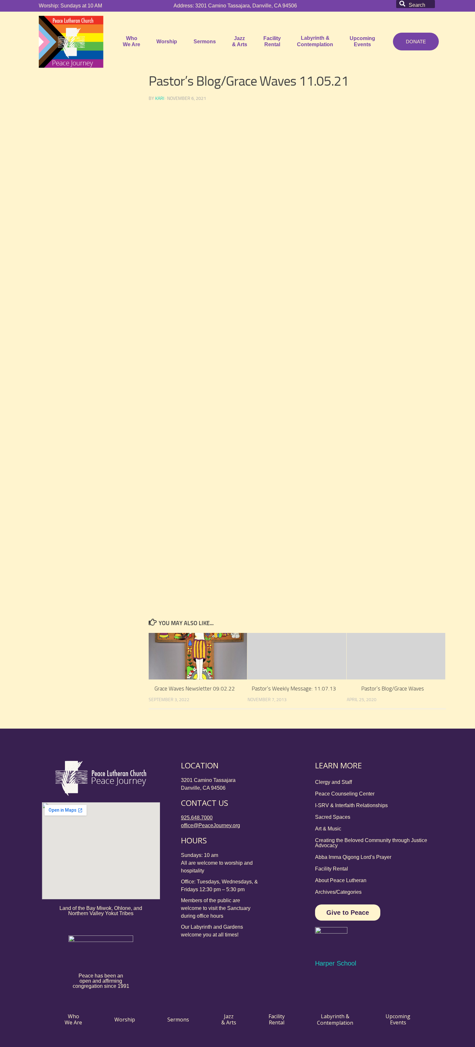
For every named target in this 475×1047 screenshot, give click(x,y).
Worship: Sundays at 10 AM (70, 5)
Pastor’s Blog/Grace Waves (392, 688)
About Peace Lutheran (340, 880)
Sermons (205, 41)
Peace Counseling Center (345, 793)
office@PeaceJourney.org (210, 825)
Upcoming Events (362, 41)
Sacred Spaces (332, 817)
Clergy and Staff (333, 782)
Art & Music (328, 828)
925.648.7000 (197, 817)
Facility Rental (272, 41)
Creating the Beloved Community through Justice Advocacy (371, 843)
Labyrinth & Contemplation (315, 41)
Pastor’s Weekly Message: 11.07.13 (294, 688)
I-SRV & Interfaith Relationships (351, 805)
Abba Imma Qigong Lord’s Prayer (353, 857)
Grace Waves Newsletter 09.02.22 (194, 688)
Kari (159, 98)
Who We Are (131, 41)
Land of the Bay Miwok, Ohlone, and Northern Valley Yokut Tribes (100, 910)
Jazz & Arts (239, 41)
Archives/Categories (338, 892)
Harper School (335, 963)
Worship (166, 41)
